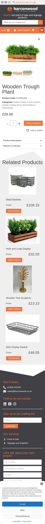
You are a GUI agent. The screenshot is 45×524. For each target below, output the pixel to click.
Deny (22, 510)
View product (13, 211)
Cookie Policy (17, 521)
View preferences (23, 516)
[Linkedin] (2, 2)
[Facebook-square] (6, 2)
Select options (14, 260)
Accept (22, 504)
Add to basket (33, 123)
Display (5, 105)
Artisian (37, 102)
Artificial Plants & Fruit (23, 102)
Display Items (15, 105)
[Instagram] (9, 2)
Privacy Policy (26, 521)
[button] (42, 484)
